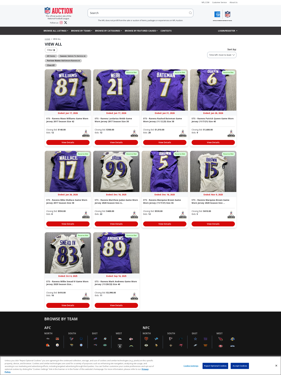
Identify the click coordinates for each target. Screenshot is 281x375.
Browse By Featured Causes (140, 30)
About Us (233, 2)
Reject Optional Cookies (215, 365)
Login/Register (227, 30)
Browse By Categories (107, 30)
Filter (50, 50)
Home (47, 39)
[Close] (276, 365)
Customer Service (219, 2)
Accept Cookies (240, 365)
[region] (140, 365)
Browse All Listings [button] (55, 30)
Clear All (51, 65)
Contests (166, 30)
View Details (68, 142)
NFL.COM (205, 2)
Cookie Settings (191, 365)
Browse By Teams (81, 30)
